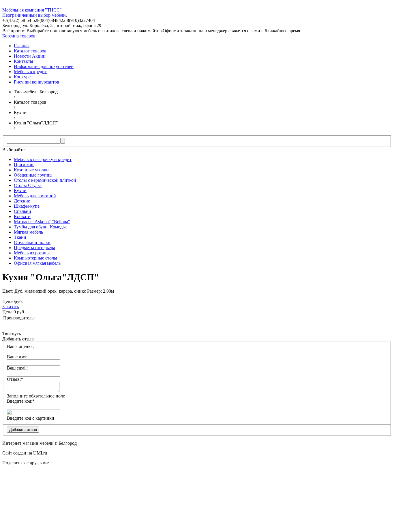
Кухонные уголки (31, 169)
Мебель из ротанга (32, 252)
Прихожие (24, 164)
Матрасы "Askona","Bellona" (42, 221)
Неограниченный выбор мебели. (34, 15)
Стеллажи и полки (32, 242)
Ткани (20, 237)
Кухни (20, 190)
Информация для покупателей (44, 66)
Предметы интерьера (34, 247)
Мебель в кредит (30, 71)
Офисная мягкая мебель (37, 263)
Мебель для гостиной (35, 195)
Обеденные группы (33, 175)
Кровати (22, 216)
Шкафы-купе (27, 206)
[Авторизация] (2, 510)
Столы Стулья (28, 185)
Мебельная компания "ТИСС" (32, 9)
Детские (22, 200)
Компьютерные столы (35, 257)
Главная (21, 45)
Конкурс (22, 76)
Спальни (22, 211)
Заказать (10, 306)
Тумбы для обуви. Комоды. (40, 226)
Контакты (23, 61)
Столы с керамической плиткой (45, 180)
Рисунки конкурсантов (36, 81)
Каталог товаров (30, 50)
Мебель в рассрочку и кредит (43, 159)
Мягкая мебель (28, 232)
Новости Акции (30, 56)
